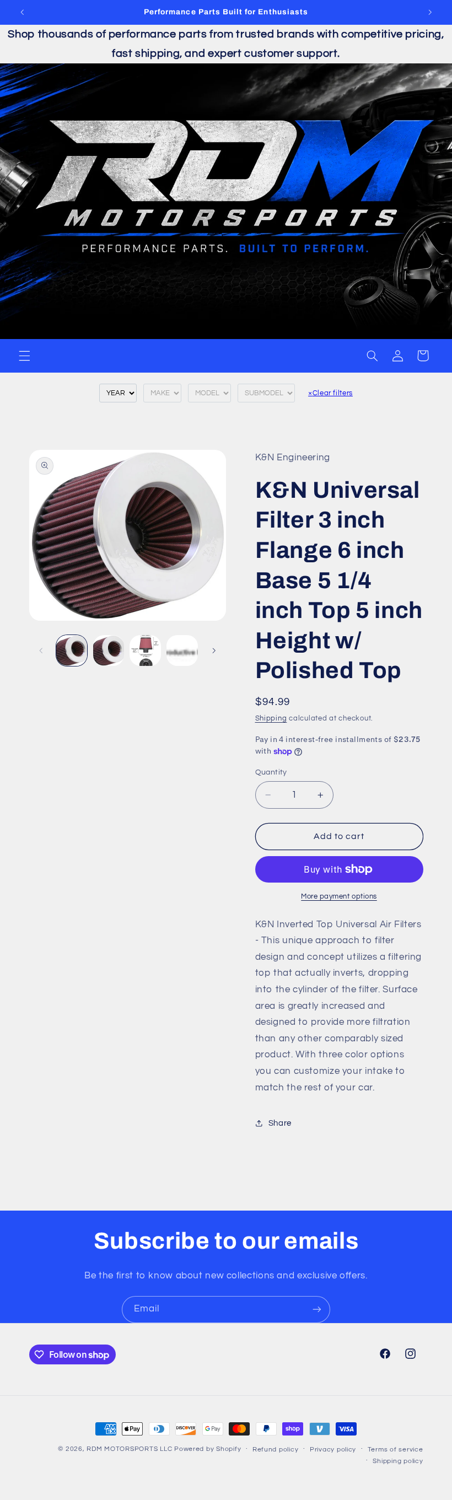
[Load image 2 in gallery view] (108, 650)
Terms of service (395, 1450)
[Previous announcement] (22, 12)
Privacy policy (333, 1450)
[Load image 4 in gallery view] (181, 650)
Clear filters (330, 393)
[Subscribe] (317, 1309)
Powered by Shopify (207, 1449)
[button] (24, 355)
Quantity (271, 772)
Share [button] (280, 1123)
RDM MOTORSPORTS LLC (129, 1449)
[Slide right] (214, 650)
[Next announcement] (430, 12)
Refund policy (275, 1450)
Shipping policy (398, 1461)
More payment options (339, 896)
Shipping (271, 718)
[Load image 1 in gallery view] (71, 650)
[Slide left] (41, 650)
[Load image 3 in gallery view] (145, 650)
